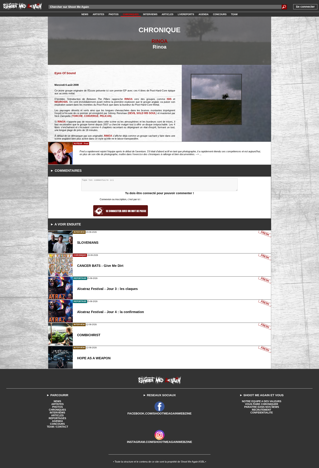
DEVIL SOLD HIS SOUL (142, 113)
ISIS (169, 99)
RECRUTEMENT (261, 409)
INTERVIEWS (57, 412)
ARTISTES (57, 404)
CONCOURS (57, 423)
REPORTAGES (57, 418)
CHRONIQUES (57, 409)
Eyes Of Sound (65, 73)
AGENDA (57, 421)
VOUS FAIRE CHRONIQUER (261, 404)
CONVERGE (91, 116)
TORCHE (77, 116)
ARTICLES (57, 415)
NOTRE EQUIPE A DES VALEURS (261, 401)
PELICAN (105, 116)
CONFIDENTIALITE (261, 412)
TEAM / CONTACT (57, 426)
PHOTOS (57, 406)
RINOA (160, 41)
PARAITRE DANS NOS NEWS (261, 406)
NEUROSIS (61, 101)
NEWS (57, 401)
